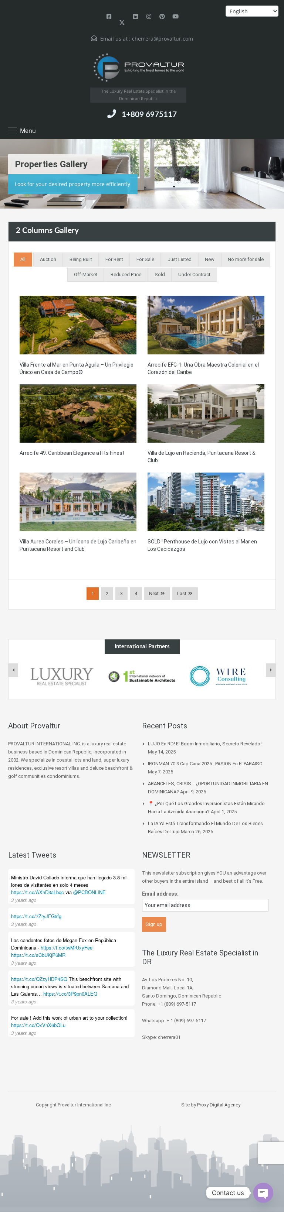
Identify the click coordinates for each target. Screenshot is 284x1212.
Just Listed (180, 259)
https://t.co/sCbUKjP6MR (38, 954)
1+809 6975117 (149, 115)
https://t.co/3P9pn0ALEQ (70, 993)
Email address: (160, 894)
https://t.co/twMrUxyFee (66, 947)
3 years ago (23, 899)
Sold (160, 274)
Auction (48, 259)
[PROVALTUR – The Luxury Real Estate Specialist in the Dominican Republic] (138, 67)
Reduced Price (126, 274)
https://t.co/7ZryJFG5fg (36, 916)
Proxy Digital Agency (218, 1105)
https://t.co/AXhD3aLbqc (37, 892)
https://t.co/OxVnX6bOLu (38, 1025)
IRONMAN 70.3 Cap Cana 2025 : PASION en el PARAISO (205, 763)
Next (154, 593)
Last (181, 593)
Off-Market (85, 274)
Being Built (81, 259)
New (209, 259)
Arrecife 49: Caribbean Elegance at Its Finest (72, 453)
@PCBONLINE (89, 892)
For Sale (145, 259)
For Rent (114, 259)
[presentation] (13, 670)
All (23, 259)
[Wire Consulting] (222, 676)
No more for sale (246, 259)
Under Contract (194, 274)
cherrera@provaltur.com (162, 38)
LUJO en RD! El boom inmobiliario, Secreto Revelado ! (205, 743)
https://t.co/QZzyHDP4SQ (39, 978)
